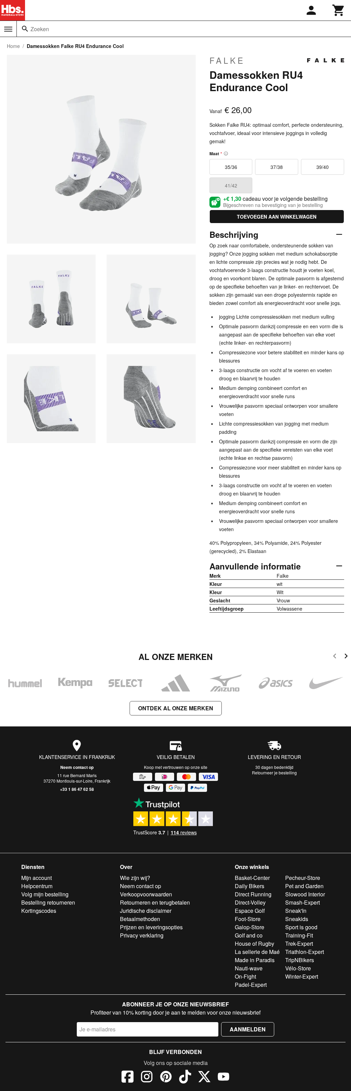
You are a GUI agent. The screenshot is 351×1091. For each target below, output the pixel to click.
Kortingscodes (38, 911)
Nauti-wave (249, 968)
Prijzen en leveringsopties (151, 927)
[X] (204, 1078)
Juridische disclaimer (145, 911)
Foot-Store (248, 919)
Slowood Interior (305, 894)
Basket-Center (252, 878)
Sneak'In (295, 911)
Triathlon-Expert (304, 952)
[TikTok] (185, 1078)
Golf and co (249, 935)
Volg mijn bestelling (45, 894)
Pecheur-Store (302, 878)
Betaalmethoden (140, 919)
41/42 (231, 185)
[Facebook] (127, 1078)
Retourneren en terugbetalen (155, 902)
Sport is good (301, 927)
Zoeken (40, 29)
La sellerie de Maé (257, 952)
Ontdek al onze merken (175, 708)
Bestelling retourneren (48, 902)
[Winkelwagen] (339, 10)
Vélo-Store (298, 968)
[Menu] (8, 29)
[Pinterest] (166, 1078)
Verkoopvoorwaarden (146, 894)
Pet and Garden (304, 886)
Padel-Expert (251, 985)
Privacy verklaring (142, 935)
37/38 (276, 166)
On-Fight (245, 976)
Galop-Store (249, 927)
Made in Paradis (255, 960)
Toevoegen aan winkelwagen (276, 216)
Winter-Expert (301, 976)
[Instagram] (147, 1078)
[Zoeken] (25, 29)
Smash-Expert (302, 902)
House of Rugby (254, 943)
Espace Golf (250, 911)
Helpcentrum (36, 886)
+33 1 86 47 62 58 (77, 789)
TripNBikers (299, 960)
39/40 (322, 166)
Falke (227, 60)
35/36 (231, 166)
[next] (346, 657)
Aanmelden (248, 1029)
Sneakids (296, 919)
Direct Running (253, 894)
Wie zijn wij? (135, 878)
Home (13, 45)
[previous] (335, 657)
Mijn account (36, 878)
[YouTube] (223, 1078)
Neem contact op (77, 767)
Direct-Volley (250, 902)
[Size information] (225, 153)
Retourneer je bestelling (274, 772)
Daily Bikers (249, 886)
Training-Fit (299, 935)
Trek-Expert (299, 943)
